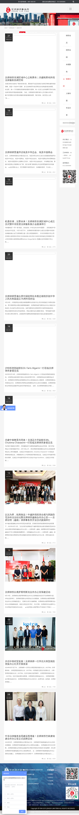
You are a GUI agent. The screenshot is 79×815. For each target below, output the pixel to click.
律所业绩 (68, 53)
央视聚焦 (68, 68)
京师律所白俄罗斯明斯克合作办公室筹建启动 (27, 591)
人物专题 (68, 97)
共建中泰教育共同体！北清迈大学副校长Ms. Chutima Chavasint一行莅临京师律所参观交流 (28, 441)
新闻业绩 (11, 28)
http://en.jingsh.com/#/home (52, 805)
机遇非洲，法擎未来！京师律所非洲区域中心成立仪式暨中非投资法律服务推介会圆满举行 (30, 222)
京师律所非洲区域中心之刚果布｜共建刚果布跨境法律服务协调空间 (30, 79)
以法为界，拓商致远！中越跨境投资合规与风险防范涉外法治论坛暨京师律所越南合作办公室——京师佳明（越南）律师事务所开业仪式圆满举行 (30, 517)
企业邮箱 (50, 781)
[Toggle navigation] (70, 9)
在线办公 (50, 777)
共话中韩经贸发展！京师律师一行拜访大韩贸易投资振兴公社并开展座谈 (30, 662)
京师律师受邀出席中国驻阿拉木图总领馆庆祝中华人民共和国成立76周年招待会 (30, 297)
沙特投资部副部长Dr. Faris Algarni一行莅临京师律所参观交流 (29, 369)
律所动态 (68, 39)
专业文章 (68, 111)
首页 (6, 28)
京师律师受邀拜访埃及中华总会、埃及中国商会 (29, 152)
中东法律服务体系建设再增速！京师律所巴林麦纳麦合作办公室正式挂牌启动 (30, 737)
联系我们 (50, 774)
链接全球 (19, 28)
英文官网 (50, 784)
